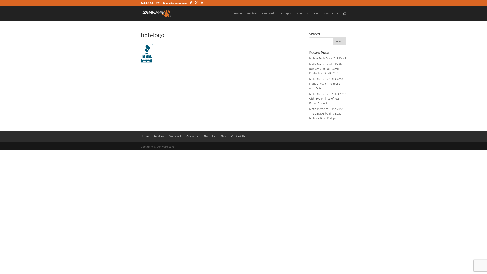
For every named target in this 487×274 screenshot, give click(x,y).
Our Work (268, 13)
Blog (316, 13)
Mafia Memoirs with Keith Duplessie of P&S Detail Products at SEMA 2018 (325, 68)
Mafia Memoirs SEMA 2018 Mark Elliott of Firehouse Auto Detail (326, 83)
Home (238, 13)
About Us (303, 13)
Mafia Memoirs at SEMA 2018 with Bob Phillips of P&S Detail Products (327, 98)
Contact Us (331, 13)
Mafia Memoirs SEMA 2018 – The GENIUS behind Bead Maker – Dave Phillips (327, 113)
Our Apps (286, 13)
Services (252, 13)
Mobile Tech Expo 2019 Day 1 (327, 58)
